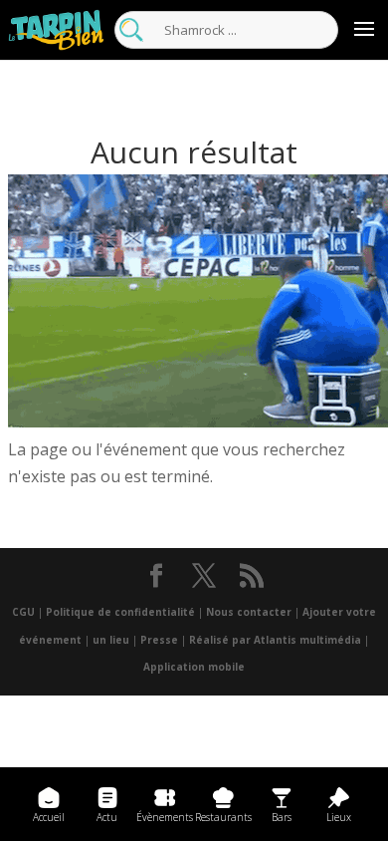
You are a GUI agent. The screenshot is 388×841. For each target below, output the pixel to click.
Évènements (164, 817)
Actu (107, 817)
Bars (281, 817)
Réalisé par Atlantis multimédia (275, 640)
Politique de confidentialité (120, 612)
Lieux (338, 817)
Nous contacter (248, 612)
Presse (159, 640)
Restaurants (223, 817)
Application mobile (194, 667)
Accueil (49, 817)
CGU (23, 612)
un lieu (111, 640)
